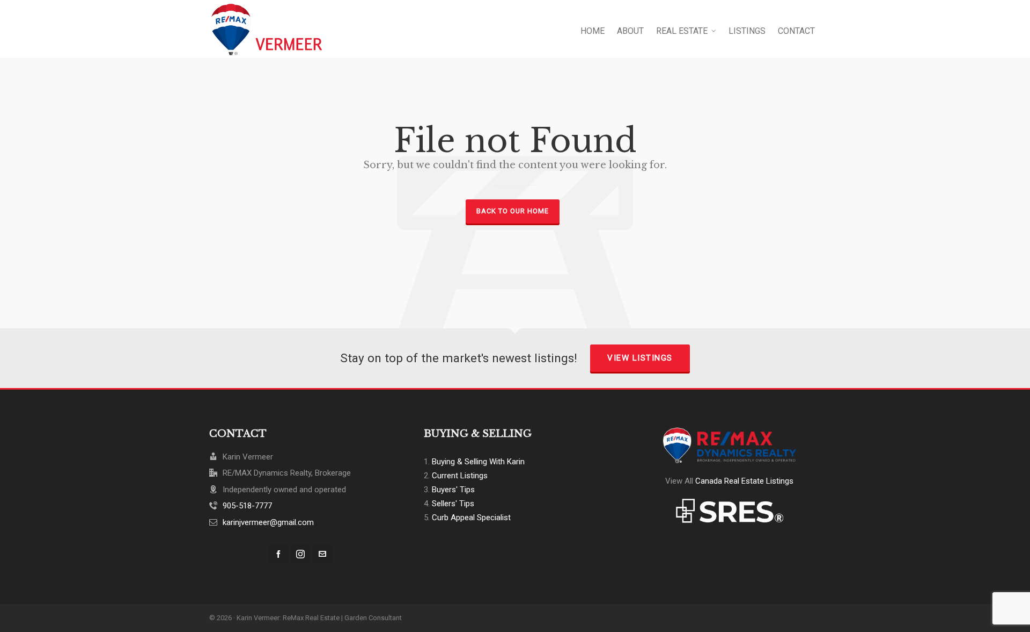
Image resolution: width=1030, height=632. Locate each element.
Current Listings (460, 475)
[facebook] (278, 554)
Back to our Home (512, 211)
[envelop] (322, 554)
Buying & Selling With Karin (478, 461)
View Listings (640, 358)
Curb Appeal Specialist (471, 517)
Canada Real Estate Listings (744, 481)
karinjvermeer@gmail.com (268, 522)
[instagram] (300, 554)
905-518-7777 (247, 506)
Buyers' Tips (453, 489)
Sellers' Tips (453, 503)
